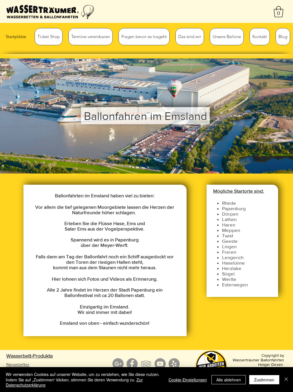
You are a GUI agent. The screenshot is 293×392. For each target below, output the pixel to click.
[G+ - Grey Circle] (118, 363)
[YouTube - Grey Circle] (160, 363)
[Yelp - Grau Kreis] (174, 363)
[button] (49, 36)
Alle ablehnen (228, 380)
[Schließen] (286, 379)
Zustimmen (264, 380)
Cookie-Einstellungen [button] (188, 380)
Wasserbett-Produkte (29, 356)
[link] (278, 11)
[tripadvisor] (146, 363)
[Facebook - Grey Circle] (132, 363)
